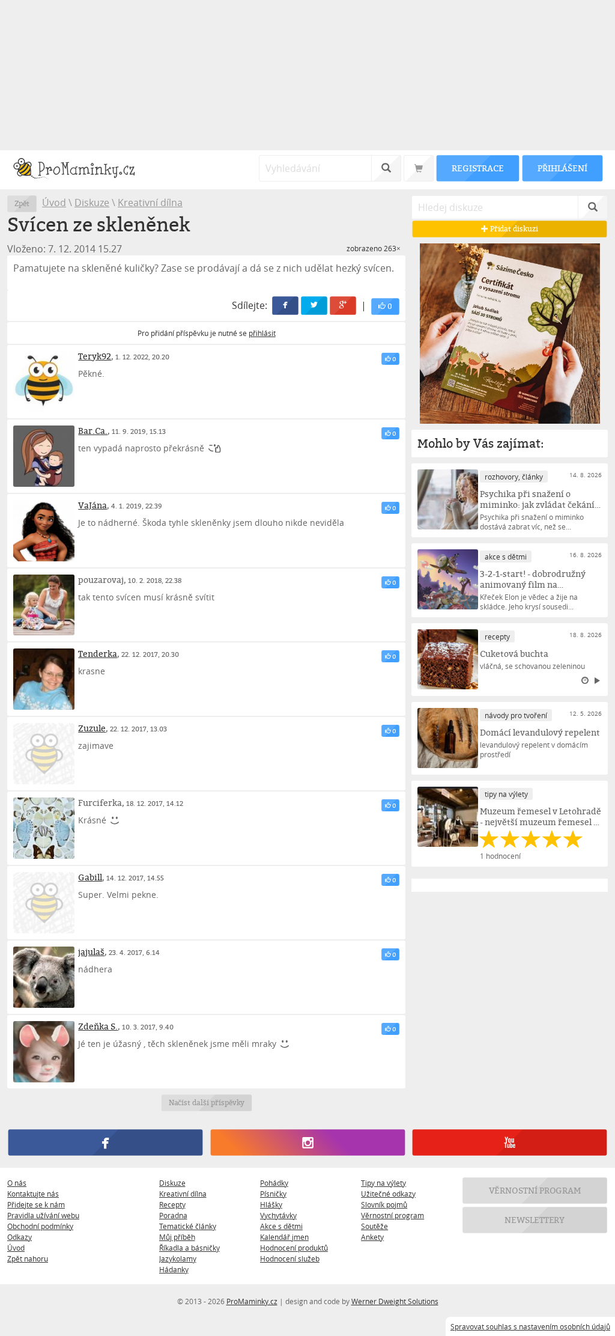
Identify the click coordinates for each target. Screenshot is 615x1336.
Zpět (21, 203)
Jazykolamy (177, 1258)
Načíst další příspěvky (206, 1102)
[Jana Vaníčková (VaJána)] (43, 530)
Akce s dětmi (281, 1226)
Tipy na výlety (383, 1183)
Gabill (90, 877)
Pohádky (274, 1183)
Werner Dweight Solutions (394, 1301)
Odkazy (19, 1237)
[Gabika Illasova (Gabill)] (43, 902)
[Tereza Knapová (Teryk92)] (43, 381)
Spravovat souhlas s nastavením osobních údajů (530, 1326)
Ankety (372, 1237)
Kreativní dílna (150, 202)
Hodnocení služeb (290, 1258)
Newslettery (535, 1219)
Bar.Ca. (93, 430)
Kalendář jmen (284, 1237)
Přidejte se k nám (36, 1204)
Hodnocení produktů (294, 1247)
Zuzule (92, 728)
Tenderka (97, 653)
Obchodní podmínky (40, 1226)
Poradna (173, 1215)
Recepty (172, 1204)
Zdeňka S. (98, 1026)
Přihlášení (562, 168)
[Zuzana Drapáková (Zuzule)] (43, 753)
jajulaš (91, 951)
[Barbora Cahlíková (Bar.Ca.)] (43, 456)
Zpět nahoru (27, 1258)
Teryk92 (94, 356)
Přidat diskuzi (513, 229)
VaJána (92, 505)
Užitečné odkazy (388, 1193)
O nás (16, 1183)
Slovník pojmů (384, 1204)
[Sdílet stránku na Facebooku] (286, 305)
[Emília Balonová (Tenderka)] (43, 679)
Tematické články (187, 1226)
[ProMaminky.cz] (79, 170)
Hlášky (271, 1204)
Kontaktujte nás (33, 1193)
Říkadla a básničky (189, 1247)
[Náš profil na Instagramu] (307, 1142)
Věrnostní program (392, 1215)
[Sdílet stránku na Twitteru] (314, 305)
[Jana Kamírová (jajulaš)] (43, 977)
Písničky (273, 1193)
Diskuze (91, 202)
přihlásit (262, 333)
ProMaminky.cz (251, 1301)
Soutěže (374, 1226)
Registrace (477, 168)
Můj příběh (177, 1237)
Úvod (54, 202)
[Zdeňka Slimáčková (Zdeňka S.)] (43, 1051)
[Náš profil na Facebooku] (105, 1142)
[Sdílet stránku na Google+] (343, 305)
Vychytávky (278, 1215)
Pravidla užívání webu (43, 1215)
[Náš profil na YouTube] (510, 1142)
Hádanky (174, 1269)
